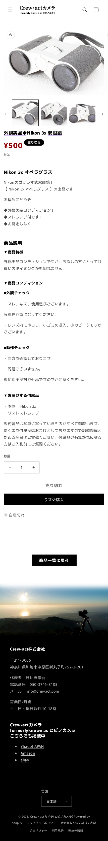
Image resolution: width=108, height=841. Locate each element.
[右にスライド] (102, 114)
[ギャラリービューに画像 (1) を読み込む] (25, 113)
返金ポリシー (38, 830)
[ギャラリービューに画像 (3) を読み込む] (82, 113)
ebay (25, 759)
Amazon (28, 753)
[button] (10, 9)
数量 (7, 456)
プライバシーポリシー (41, 823)
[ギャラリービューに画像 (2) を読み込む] (54, 113)
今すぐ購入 (54, 499)
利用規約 (58, 830)
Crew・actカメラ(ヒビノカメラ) (51, 816)
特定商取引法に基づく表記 (78, 823)
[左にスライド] (5, 114)
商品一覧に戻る (54, 560)
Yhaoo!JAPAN (32, 746)
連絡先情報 (75, 830)
